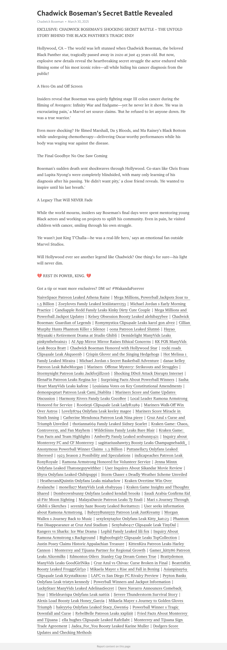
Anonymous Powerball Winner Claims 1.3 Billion (79, 449)
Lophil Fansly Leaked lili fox (125, 531)
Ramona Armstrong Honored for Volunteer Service (106, 461)
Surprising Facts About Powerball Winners (137, 379)
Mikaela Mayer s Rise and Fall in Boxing (124, 569)
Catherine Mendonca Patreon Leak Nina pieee (103, 417)
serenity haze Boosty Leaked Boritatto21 (105, 506)
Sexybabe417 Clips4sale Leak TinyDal (144, 524)
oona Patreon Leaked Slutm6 (135, 329)
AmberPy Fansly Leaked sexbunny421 (126, 436)
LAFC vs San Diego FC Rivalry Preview (125, 575)
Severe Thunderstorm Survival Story (146, 594)
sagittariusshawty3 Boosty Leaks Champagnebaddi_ (142, 442)
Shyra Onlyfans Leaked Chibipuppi (67, 474)
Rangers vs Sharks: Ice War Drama (67, 531)
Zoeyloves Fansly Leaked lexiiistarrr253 (92, 303)
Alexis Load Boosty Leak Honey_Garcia (70, 600)
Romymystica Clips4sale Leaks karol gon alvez (135, 322)
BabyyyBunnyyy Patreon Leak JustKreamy (123, 512)
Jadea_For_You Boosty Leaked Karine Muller (110, 626)
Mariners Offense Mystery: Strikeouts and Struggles (132, 366)
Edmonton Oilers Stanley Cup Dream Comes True (113, 556)
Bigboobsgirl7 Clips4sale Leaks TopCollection (138, 537)
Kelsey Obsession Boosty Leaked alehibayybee (128, 316)
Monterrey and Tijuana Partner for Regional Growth (100, 550)
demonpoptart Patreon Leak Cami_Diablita (74, 392)
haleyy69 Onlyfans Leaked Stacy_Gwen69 (92, 607)
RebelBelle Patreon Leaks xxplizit (104, 613)
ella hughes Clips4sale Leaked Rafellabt (96, 619)
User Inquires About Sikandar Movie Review (143, 468)
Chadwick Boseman (50, 22)
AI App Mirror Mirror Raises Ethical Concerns (111, 341)
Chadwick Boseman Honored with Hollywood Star (113, 348)
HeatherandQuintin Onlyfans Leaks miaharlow (80, 480)
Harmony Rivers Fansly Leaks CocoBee (92, 398)
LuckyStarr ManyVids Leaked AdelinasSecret (75, 588)
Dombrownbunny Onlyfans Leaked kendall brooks (96, 493)
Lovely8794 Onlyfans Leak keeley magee (96, 411)
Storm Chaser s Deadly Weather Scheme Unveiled (144, 474)
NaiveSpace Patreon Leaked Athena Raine (73, 297)
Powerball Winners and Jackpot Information (132, 581)
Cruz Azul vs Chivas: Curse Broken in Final (131, 562)
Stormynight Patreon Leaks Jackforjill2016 (73, 373)
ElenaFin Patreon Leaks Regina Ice (67, 379)
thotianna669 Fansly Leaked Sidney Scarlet (109, 423)
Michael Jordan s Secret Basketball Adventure (119, 360)
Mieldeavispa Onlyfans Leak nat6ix (79, 594)
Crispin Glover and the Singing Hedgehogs (122, 354)
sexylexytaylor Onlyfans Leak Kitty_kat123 (132, 518)
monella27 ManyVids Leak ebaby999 (90, 487)
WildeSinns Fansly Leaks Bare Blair (124, 430)
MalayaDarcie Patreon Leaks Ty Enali (111, 499)
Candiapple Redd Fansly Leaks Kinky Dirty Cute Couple (102, 310)
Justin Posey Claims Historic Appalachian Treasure (80, 543)
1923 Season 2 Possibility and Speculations (93, 455)
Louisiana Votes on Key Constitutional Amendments (137, 386)
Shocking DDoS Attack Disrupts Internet (148, 373)
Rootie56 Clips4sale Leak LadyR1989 (108, 404)
